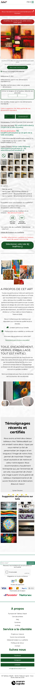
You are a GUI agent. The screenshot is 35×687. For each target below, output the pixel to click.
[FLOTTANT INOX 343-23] (24, 156)
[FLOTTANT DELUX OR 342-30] (24, 175)
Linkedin (17, 665)
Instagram (17, 660)
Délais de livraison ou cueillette (12, 232)
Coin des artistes (17, 616)
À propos (17, 608)
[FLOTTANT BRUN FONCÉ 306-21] (31, 162)
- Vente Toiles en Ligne (21, 676)
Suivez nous (17, 649)
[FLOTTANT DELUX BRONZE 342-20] (17, 175)
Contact (17, 646)
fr (28, 2)
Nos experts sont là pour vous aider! (17, 340)
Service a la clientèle (17, 629)
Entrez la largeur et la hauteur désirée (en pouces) (17, 92)
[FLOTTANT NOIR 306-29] (10, 156)
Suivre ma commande (17, 637)
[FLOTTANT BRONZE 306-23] (24, 162)
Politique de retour (17, 643)
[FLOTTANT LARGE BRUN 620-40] (24, 168)
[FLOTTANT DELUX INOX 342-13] (31, 175)
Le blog (17, 625)
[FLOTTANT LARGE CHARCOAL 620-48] (17, 168)
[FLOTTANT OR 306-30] (17, 162)
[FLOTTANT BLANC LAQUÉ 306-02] (4, 162)
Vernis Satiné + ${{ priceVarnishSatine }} (17, 196)
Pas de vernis (7, 189)
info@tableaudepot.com (17, 668)
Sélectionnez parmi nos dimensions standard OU (14, 80)
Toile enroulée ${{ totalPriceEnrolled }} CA (17, 138)
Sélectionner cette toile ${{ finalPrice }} (17, 245)
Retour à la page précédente (13, 71)
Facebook (17, 655)
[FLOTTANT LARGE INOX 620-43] (10, 168)
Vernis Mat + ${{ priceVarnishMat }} (15, 191)
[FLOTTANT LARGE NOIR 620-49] (4, 168)
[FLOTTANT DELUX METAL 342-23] (4, 181)
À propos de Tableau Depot (17, 613)
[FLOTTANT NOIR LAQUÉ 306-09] (31, 156)
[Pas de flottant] (4, 156)
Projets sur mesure (17, 634)
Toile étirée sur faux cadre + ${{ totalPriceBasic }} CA (13, 141)
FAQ (17, 619)
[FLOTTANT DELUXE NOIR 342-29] (31, 168)
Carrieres (17, 622)
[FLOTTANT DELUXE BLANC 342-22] (4, 175)
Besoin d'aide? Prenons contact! (17, 67)
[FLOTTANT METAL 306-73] (10, 162)
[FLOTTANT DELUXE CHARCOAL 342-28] (10, 175)
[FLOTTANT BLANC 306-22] (17, 156)
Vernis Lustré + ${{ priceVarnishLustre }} (17, 194)
